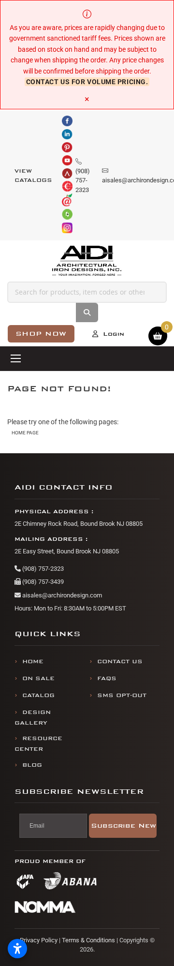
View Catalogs (33, 176)
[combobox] (87, 292)
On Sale (38, 678)
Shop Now (41, 333)
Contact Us (120, 661)
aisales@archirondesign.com (61, 595)
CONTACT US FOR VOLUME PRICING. (87, 82)
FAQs (106, 678)
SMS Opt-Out (121, 695)
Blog (32, 765)
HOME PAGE (25, 432)
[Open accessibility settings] (17, 948)
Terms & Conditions (88, 940)
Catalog (38, 695)
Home (33, 661)
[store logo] (87, 260)
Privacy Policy (39, 940)
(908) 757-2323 (42, 568)
